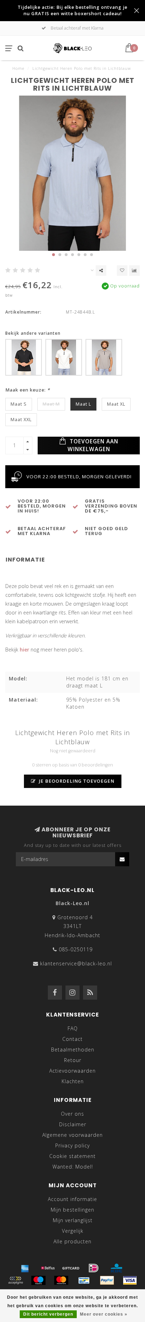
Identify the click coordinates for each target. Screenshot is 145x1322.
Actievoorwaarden (72, 1070)
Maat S (19, 404)
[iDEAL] (93, 1268)
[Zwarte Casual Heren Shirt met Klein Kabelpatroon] (23, 357)
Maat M (51, 404)
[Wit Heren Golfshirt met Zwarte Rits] (63, 357)
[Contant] (71, 1268)
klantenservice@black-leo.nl (76, 963)
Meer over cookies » (103, 1314)
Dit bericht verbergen (48, 1314)
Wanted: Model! (72, 1166)
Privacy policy (72, 1145)
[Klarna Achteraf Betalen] (15, 1280)
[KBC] (116, 1268)
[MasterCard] (61, 1280)
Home (18, 68)
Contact (72, 1039)
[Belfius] (48, 1268)
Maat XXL (21, 420)
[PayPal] (107, 1280)
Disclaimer (72, 1124)
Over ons (72, 1113)
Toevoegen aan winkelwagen (93, 445)
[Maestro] (38, 1280)
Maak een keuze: (27, 390)
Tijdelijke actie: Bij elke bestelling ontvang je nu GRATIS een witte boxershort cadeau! (72, 10)
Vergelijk (72, 1230)
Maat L (83, 404)
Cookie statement (72, 1156)
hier (24, 649)
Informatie (25, 560)
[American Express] (25, 1268)
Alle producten (72, 1241)
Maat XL (116, 404)
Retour (72, 1060)
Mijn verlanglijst (73, 1220)
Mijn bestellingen (72, 1209)
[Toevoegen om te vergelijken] (134, 270)
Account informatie (72, 1199)
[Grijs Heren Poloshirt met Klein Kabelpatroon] (104, 357)
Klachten (73, 1081)
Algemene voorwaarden (72, 1135)
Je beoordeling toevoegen (76, 781)
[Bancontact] (84, 1280)
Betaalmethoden (72, 1049)
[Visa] (130, 1280)
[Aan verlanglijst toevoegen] (122, 270)
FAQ (73, 1028)
